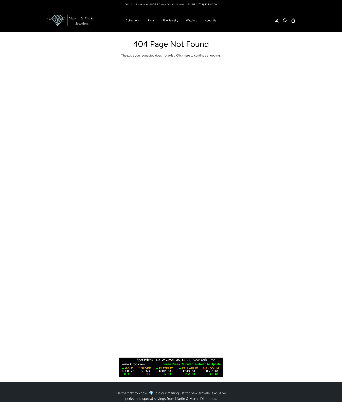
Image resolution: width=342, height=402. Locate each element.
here (187, 55)
